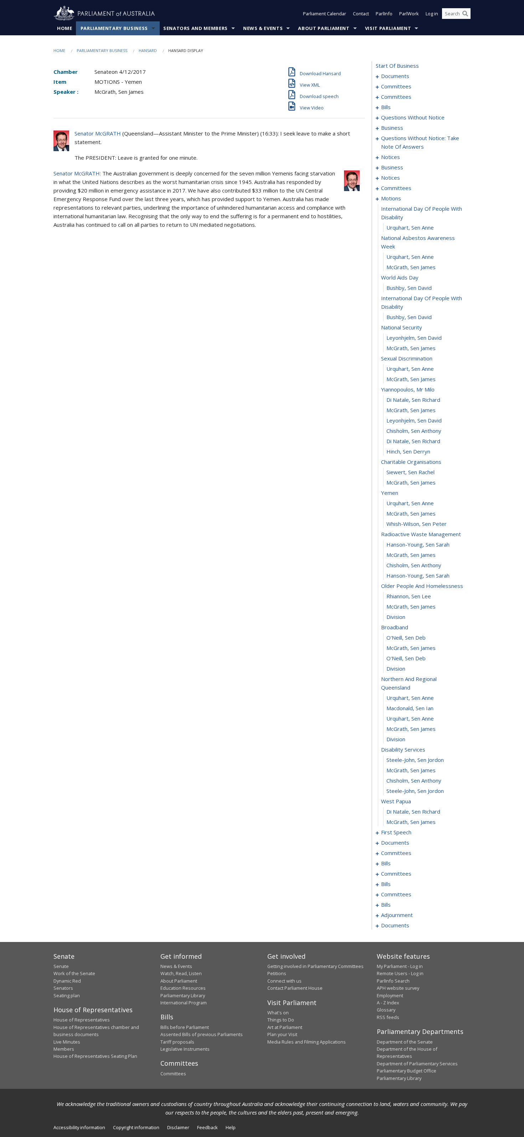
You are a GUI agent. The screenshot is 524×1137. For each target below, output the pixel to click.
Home (64, 28)
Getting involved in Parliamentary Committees (315, 966)
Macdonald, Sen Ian (409, 708)
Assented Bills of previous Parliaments (201, 1034)
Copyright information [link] (136, 1127)
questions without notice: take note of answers (420, 142)
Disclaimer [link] (178, 1127)
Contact (361, 13)
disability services (403, 749)
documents (395, 76)
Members (63, 1049)
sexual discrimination (406, 358)
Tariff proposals (177, 1042)
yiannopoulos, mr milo (408, 389)
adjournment (397, 914)
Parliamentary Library (182, 995)
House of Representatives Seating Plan (95, 1056)
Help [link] (231, 1127)
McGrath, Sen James (411, 267)
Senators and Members (195, 28)
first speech (396, 832)
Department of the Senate (405, 1042)
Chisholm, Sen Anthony (413, 430)
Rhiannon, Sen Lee (408, 596)
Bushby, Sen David (409, 287)
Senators (63, 988)
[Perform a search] (465, 13)
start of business (397, 65)
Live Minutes (66, 1042)
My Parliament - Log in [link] (400, 966)
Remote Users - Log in (400, 973)
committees (396, 86)
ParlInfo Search (393, 981)
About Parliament (323, 28)
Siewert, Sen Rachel (410, 472)
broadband (394, 627)
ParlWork (409, 13)
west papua (396, 801)
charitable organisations (411, 461)
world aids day (399, 277)
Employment (390, 995)
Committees (173, 1073)
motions (391, 198)
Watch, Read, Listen (181, 973)
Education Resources (183, 988)
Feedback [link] (207, 1127)
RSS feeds (388, 1017)
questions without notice (413, 117)
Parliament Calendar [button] (324, 13)
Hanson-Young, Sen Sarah (417, 544)
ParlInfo (384, 13)
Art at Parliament (284, 1027)
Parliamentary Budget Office (406, 1070)
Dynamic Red (67, 981)
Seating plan (66, 995)
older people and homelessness (422, 585)
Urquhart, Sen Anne (410, 227)
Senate (61, 966)
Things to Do (280, 1019)
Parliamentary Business (114, 28)
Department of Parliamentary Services (417, 1063)
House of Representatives (81, 1019)
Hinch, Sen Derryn (408, 451)
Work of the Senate (74, 973)
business (392, 127)
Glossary (386, 1010)
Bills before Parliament (184, 1027)
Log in (432, 13)
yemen (389, 492)
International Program (183, 1002)
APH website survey (398, 988)
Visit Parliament (388, 28)
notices (390, 156)
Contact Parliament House (295, 988)
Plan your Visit (282, 1034)
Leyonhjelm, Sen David (414, 337)
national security (401, 327)
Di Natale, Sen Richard (413, 399)
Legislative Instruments (185, 1049)
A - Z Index (388, 1002)
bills (386, 107)
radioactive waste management (421, 534)
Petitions (276, 973)
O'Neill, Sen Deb (406, 637)
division (395, 616)
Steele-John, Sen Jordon (415, 759)
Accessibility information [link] (79, 1127)
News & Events (263, 28)
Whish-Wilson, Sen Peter (416, 523)
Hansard (148, 50)
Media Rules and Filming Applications (306, 1042)
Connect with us (284, 981)
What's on (278, 1012)
